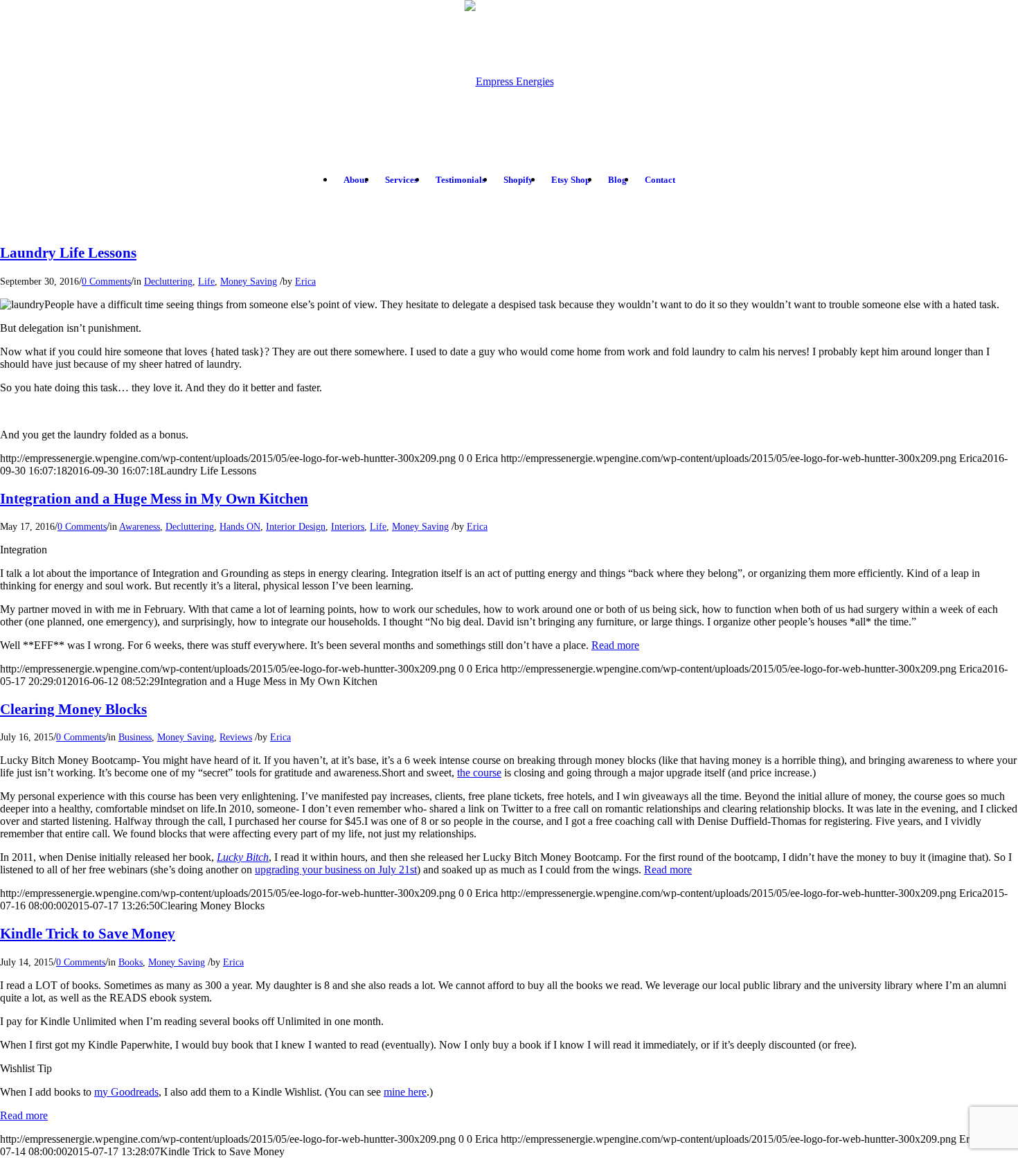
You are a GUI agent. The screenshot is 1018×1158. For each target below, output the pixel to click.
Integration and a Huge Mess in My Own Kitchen (154, 498)
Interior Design (295, 526)
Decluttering (168, 281)
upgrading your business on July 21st (336, 869)
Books (130, 962)
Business (135, 736)
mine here (405, 1092)
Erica (305, 281)
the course (479, 772)
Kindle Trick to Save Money (87, 933)
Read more (615, 645)
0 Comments (106, 281)
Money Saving (248, 281)
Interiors (347, 526)
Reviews (236, 736)
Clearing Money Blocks (73, 709)
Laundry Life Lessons (68, 252)
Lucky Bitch (243, 857)
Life (206, 281)
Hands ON (240, 526)
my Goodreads (126, 1092)
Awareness (139, 526)
